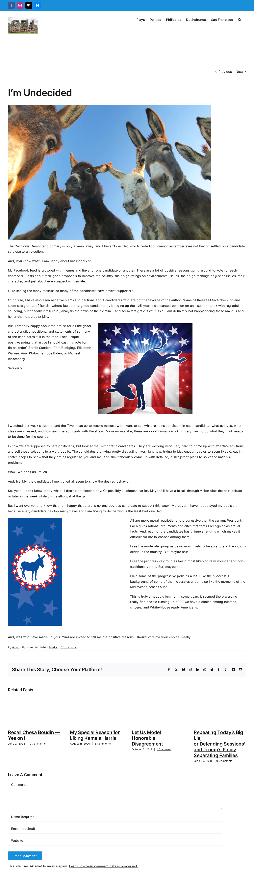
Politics (53, 647)
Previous (225, 72)
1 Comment (164, 749)
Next (239, 72)
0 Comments (69, 647)
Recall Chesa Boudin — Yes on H (34, 735)
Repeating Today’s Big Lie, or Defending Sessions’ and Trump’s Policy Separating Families (219, 743)
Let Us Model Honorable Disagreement (147, 738)
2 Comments (102, 743)
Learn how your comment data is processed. (103, 866)
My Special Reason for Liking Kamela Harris (95, 735)
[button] (239, 19)
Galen (15, 647)
